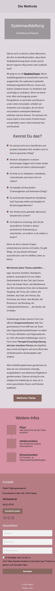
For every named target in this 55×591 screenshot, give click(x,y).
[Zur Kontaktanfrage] (27, 457)
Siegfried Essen (32, 74)
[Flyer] (27, 430)
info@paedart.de (10, 499)
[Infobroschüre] (27, 443)
